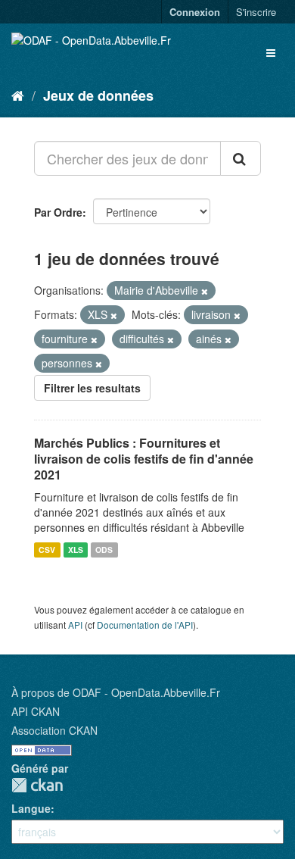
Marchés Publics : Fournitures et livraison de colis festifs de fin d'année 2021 (143, 458)
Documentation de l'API (145, 624)
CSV (47, 549)
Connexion (194, 12)
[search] (240, 158)
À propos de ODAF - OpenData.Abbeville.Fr (115, 692)
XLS (75, 549)
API (75, 624)
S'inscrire (256, 12)
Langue (31, 808)
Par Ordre (58, 212)
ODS (104, 549)
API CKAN (35, 711)
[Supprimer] (204, 291)
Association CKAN (54, 730)
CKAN (37, 785)
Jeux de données (98, 95)
